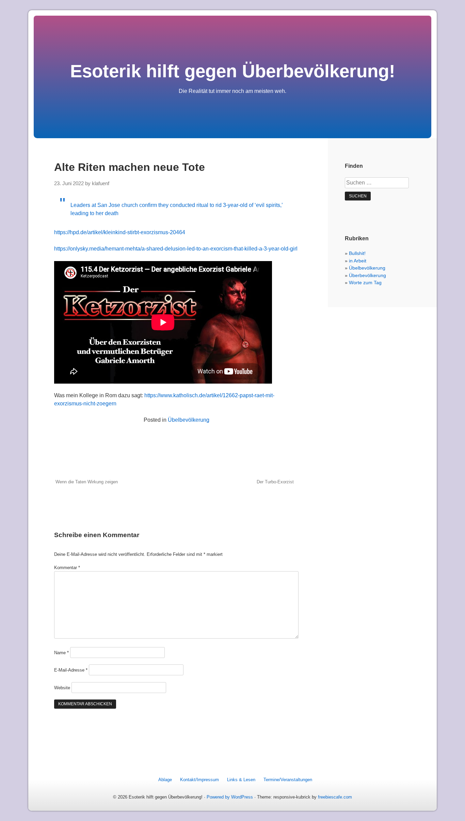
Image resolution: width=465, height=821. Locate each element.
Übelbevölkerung (188, 420)
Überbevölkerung (367, 275)
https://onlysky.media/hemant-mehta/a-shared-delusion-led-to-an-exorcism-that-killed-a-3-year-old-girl (176, 249)
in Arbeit (357, 260)
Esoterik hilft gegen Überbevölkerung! (232, 71)
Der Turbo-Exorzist (275, 481)
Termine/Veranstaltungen (287, 779)
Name (61, 652)
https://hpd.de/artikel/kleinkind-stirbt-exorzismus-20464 (119, 232)
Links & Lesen (241, 779)
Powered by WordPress (230, 797)
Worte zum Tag (365, 282)
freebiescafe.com (335, 797)
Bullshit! (357, 253)
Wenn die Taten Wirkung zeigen (86, 481)
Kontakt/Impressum (199, 779)
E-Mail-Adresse (70, 670)
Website (62, 687)
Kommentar (67, 567)
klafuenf (100, 183)
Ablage (165, 779)
